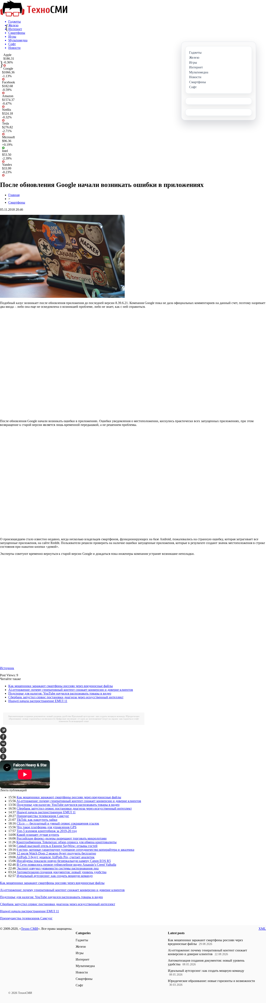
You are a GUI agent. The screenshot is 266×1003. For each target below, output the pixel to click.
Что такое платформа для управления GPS (46, 827)
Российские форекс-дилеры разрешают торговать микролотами (62, 838)
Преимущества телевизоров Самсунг (43, 816)
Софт (79, 985)
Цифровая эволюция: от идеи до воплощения (78, 718)
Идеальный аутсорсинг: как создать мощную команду (98, 716)
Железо (81, 946)
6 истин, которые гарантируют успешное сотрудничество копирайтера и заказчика (75, 849)
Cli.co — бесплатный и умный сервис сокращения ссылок (58, 823)
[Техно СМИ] (33, 15)
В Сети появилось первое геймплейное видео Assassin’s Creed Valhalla (66, 864)
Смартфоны (16, 202)
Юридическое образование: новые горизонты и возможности (211, 981)
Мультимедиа (85, 966)
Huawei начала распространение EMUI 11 (37, 701)
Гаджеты (82, 940)
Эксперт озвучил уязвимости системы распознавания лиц (58, 868)
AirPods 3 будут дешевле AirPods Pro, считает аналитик (55, 857)
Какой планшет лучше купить (38, 834)
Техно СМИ (29, 928)
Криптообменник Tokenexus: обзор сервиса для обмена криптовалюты (66, 842)
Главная (14, 195)
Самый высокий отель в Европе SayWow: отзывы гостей (57, 846)
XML (262, 928)
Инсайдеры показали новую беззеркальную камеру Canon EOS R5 (64, 861)
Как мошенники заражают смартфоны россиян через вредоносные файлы (60, 686)
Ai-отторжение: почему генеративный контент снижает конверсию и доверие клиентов (70, 689)
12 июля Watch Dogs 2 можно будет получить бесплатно (56, 853)
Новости (82, 972)
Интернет (82, 959)
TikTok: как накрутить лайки (37, 819)
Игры (80, 953)
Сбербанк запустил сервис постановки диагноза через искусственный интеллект (65, 697)
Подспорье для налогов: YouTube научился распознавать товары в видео (59, 693)
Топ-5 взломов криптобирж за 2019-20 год (47, 831)
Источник (7, 668)
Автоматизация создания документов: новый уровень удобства (39, 716)
